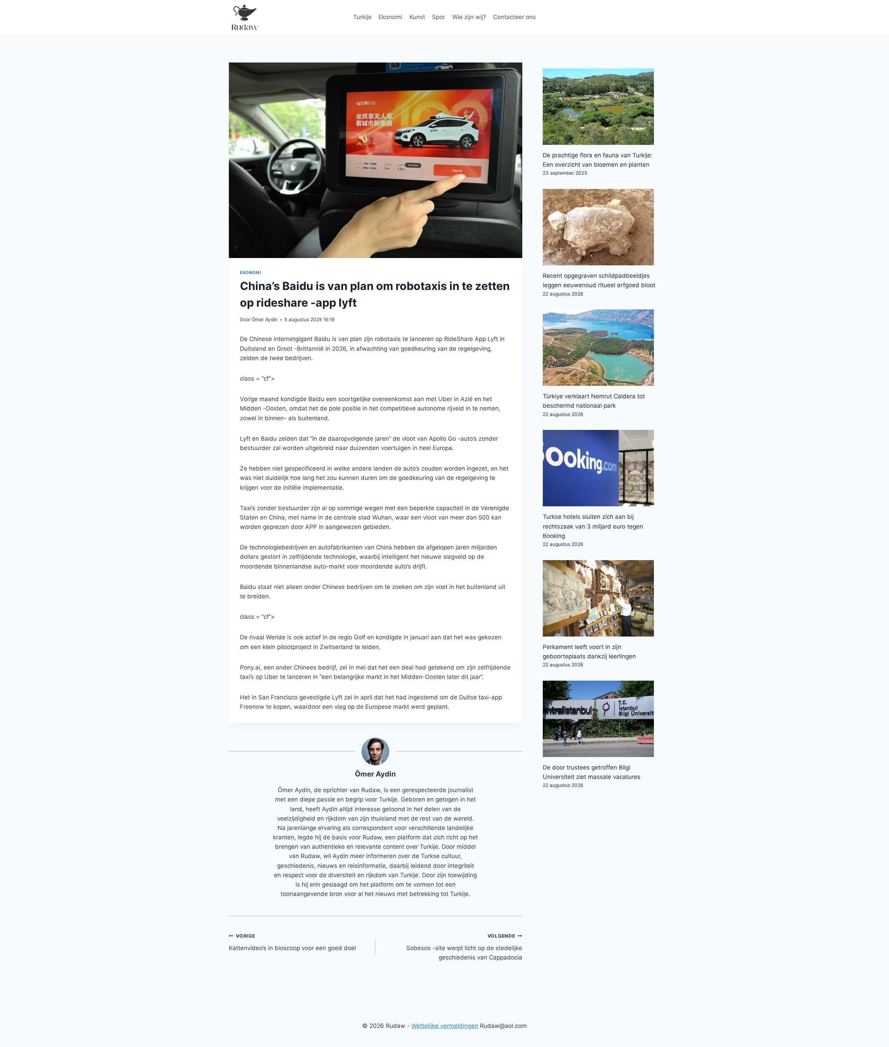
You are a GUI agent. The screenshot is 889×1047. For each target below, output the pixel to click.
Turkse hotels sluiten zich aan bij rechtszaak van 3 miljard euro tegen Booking (593, 526)
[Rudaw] (244, 17)
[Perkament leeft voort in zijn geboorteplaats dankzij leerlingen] (601, 598)
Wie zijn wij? (469, 17)
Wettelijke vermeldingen (445, 1025)
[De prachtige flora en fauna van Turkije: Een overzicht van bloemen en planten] (601, 106)
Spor (438, 17)
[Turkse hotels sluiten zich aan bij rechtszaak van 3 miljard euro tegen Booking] (601, 468)
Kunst (417, 17)
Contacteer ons (514, 17)
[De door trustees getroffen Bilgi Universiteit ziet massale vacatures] (601, 719)
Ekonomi (390, 17)
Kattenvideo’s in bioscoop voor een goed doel (292, 942)
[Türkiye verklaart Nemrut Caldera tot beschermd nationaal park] (601, 347)
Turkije (362, 17)
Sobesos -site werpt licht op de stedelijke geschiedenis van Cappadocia (464, 947)
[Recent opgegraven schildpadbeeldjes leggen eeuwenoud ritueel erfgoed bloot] (601, 227)
